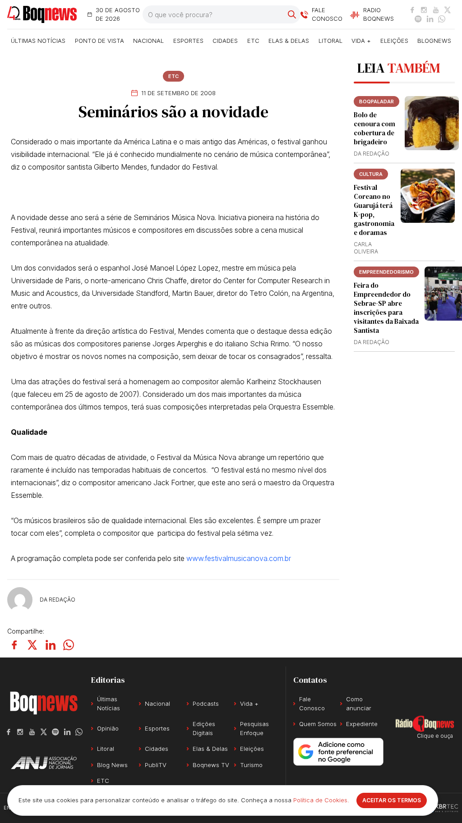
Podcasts (206, 703)
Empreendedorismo (386, 272)
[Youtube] (436, 10)
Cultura (371, 174)
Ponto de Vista (99, 40)
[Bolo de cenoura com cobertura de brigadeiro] (432, 123)
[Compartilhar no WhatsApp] (68, 644)
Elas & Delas (288, 40)
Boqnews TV (211, 764)
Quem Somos (318, 723)
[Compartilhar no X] (32, 644)
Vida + (361, 40)
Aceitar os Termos (391, 800)
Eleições (394, 40)
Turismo (251, 764)
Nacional (148, 40)
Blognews (434, 40)
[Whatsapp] (442, 19)
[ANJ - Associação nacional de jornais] (44, 763)
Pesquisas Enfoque (254, 728)
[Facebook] (412, 10)
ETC (253, 40)
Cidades (225, 40)
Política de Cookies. (321, 800)
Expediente (362, 723)
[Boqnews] (42, 14)
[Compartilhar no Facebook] (14, 644)
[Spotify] (418, 19)
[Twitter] (448, 10)
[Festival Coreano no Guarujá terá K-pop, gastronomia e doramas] (428, 196)
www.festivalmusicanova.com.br (238, 558)
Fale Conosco (312, 703)
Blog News (112, 764)
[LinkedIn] (430, 19)
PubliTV (155, 764)
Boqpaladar (376, 101)
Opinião (108, 728)
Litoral (330, 40)
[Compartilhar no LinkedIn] (50, 644)
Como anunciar (358, 703)
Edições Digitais (204, 728)
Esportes (188, 40)
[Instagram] (424, 10)
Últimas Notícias (38, 40)
